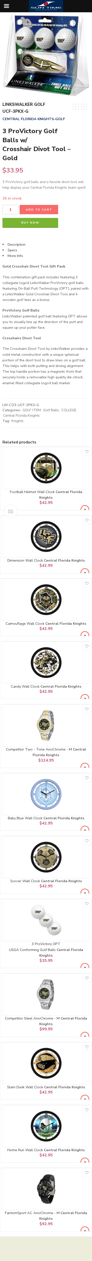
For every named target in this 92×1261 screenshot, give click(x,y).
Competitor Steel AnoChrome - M (33, 1018)
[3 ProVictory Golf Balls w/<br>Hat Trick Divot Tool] (84, 107)
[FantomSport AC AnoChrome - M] (46, 1189)
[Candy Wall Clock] (46, 662)
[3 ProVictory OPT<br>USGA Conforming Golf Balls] (46, 920)
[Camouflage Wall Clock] (46, 600)
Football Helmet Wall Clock (33, 491)
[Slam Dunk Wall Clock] (46, 1063)
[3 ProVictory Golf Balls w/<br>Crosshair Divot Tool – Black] (76, 107)
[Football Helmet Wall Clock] (46, 468)
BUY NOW (30, 223)
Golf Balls (51, 410)
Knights (18, 420)
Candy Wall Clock (25, 686)
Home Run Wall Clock (25, 1150)
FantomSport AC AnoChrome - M (33, 1212)
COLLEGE (68, 410)
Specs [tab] (12, 250)
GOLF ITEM (32, 410)
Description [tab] (17, 244)
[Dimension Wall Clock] (46, 536)
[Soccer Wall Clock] (46, 857)
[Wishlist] (87, 451)
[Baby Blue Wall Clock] (46, 794)
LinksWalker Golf (23, 104)
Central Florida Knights (21, 415)
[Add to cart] (84, 509)
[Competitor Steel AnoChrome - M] (46, 994)
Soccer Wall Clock (25, 880)
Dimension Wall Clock (25, 560)
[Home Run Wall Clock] (46, 1126)
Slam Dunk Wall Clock (25, 1087)
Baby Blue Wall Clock (25, 818)
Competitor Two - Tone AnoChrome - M (39, 749)
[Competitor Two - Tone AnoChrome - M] (46, 725)
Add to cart (39, 210)
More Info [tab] (15, 255)
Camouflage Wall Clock (25, 623)
